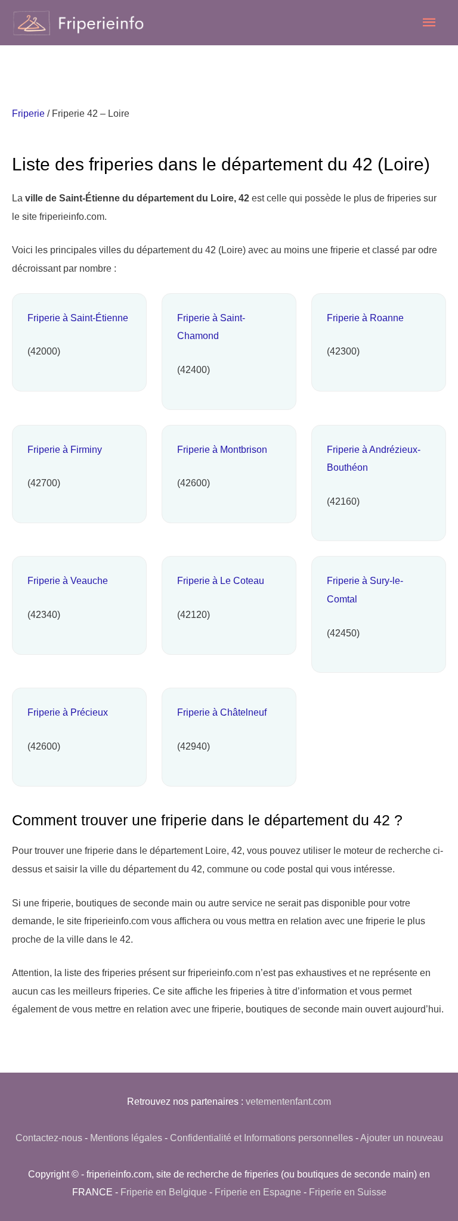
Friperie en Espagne (258, 1191)
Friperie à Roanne (365, 317)
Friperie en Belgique (163, 1191)
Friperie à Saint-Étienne (77, 317)
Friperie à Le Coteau (220, 580)
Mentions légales (126, 1137)
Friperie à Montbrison (222, 449)
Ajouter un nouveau (401, 1137)
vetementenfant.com (288, 1101)
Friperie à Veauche (67, 580)
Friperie (28, 113)
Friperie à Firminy (64, 449)
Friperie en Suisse (347, 1191)
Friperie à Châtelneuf (222, 712)
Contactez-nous (49, 1137)
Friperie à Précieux (67, 712)
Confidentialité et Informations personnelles (261, 1137)
